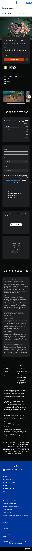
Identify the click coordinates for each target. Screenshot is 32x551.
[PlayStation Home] (16, 2)
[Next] (29, 96)
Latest (4, 13)
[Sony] (28, 550)
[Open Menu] (2, 2)
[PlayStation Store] (8, 8)
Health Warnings (8, 423)
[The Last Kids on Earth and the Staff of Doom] (13, 96)
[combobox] (16, 153)
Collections (11, 13)
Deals (19, 13)
